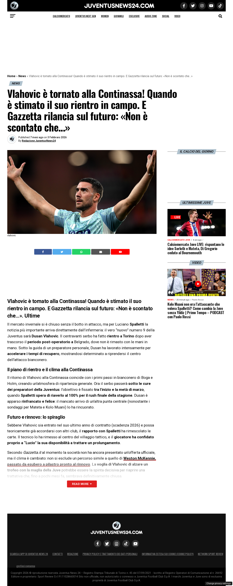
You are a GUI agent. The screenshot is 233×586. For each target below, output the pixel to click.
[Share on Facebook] (43, 252)
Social (165, 16)
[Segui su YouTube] (135, 543)
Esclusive (134, 16)
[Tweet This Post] (62, 252)
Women (105, 16)
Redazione (72, 554)
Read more (80, 484)
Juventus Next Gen (85, 16)
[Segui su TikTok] (126, 543)
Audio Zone (151, 16)
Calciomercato (61, 16)
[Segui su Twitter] (107, 543)
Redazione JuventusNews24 (39, 140)
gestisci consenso (25, 566)
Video (177, 16)
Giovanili (119, 16)
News (22, 76)
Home (11, 76)
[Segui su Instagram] (116, 543)
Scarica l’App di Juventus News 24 (29, 554)
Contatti (57, 554)
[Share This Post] (81, 252)
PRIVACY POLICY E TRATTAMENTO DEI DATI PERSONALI (110, 554)
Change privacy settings (218, 583)
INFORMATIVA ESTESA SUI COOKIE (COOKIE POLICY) (167, 554)
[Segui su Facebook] (97, 543)
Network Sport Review (210, 554)
